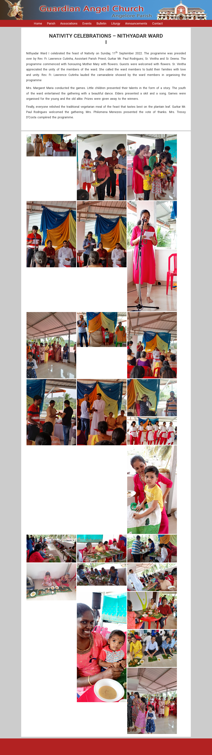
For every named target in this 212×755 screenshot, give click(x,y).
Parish (51, 23)
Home (38, 23)
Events (87, 23)
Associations (69, 23)
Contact (157, 23)
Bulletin (101, 23)
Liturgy (115, 23)
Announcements (136, 23)
